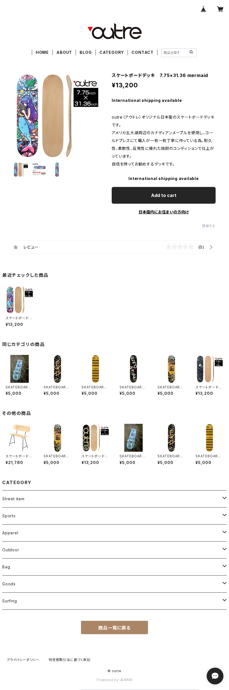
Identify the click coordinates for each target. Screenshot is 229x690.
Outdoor (10, 549)
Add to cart (163, 195)
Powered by (108, 680)
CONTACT (143, 52)
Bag (6, 566)
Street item (13, 498)
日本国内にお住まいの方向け (164, 212)
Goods (9, 583)
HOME (42, 52)
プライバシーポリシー (23, 660)
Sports (9, 515)
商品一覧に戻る (114, 628)
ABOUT (64, 52)
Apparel (10, 532)
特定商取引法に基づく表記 (69, 660)
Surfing (9, 600)
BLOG (86, 52)
